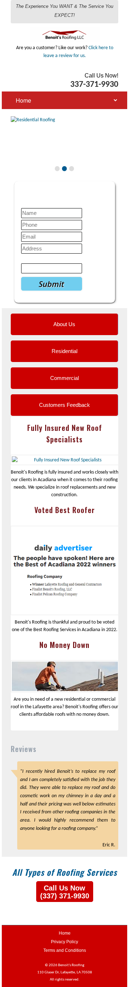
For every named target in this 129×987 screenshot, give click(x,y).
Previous (17, 148)
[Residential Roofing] (64, 120)
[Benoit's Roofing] (65, 30)
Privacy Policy (64, 941)
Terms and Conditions (64, 950)
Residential (64, 351)
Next (111, 148)
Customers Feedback (64, 405)
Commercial (64, 378)
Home (65, 933)
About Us (64, 324)
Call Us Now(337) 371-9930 (64, 892)
